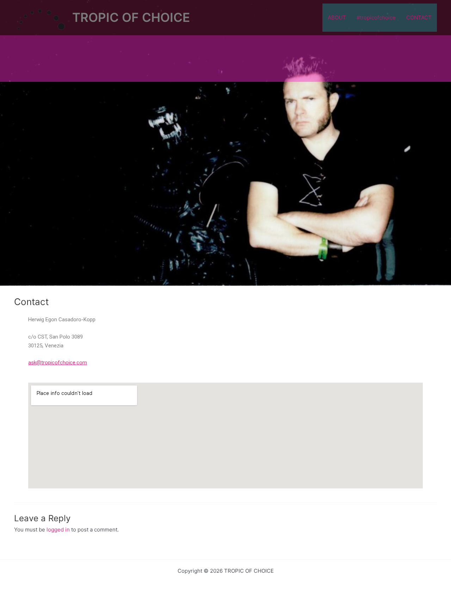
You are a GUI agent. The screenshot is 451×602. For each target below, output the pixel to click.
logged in (58, 529)
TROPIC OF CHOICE (131, 17)
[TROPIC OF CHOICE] (40, 17)
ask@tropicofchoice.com (57, 362)
